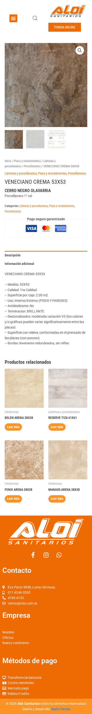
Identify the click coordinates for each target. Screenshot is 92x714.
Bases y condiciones (15, 643)
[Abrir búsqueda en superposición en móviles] (35, 18)
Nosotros (8, 632)
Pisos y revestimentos (27, 161)
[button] (13, 18)
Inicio (8, 161)
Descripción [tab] (13, 255)
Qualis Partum (60, 709)
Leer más (13, 427)
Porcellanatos (32, 166)
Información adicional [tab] (19, 264)
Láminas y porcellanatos (21, 173)
